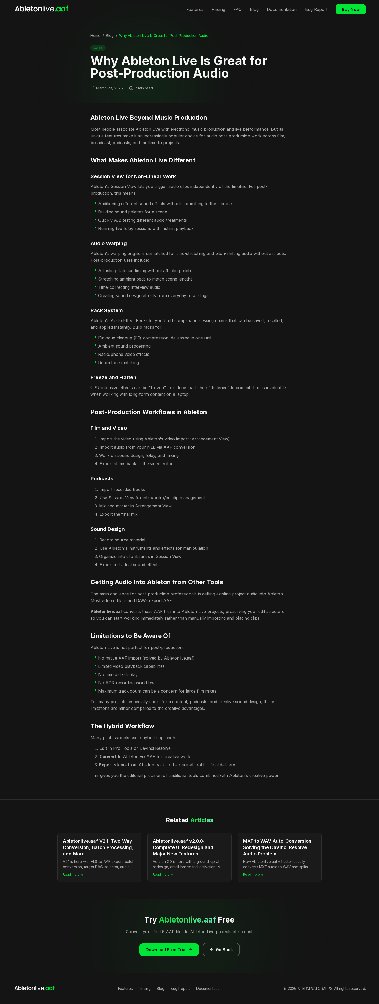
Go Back (224, 949)
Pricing (218, 9)
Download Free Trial (166, 949)
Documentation (282, 9)
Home (95, 35)
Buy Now (351, 9)
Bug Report (316, 9)
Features (194, 9)
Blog (254, 9)
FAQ (237, 9)
